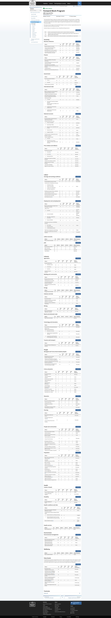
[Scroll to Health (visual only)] (48, 485)
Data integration (45, 611)
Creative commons (35, 616)
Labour (33, 26)
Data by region (45, 606)
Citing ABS (56, 607)
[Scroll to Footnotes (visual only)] (50, 591)
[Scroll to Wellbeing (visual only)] (50, 549)
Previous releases (73, 16)
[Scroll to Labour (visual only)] (49, 174)
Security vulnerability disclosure (60, 611)
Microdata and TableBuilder (47, 609)
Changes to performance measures (74, 597)
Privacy (61, 616)
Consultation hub (57, 609)
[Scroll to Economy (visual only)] (50, 39)
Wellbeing (34, 34)
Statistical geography (46, 607)
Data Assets (34, 35)
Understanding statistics (47, 614)
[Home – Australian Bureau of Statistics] (32, 604)
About (68, 3)
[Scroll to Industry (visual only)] (49, 256)
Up (62, 597)
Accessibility (69, 616)
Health (33, 31)
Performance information (49, 597)
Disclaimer (53, 616)
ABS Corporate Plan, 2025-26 (35, 12)
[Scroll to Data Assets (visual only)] (51, 558)
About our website (58, 603)
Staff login (77, 616)
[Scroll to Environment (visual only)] (52, 532)
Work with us (57, 605)
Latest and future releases (47, 603)
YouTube (73, 613)
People (33, 29)
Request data (45, 613)
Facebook (73, 607)
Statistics (45, 3)
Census (51, 3)
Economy (33, 25)
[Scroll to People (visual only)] (48, 349)
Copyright (44, 616)
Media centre (57, 606)
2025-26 (57, 6)
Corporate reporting (45, 6)
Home (31, 6)
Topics (44, 605)
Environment (34, 32)
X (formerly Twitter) (74, 610)
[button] (80, 3)
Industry (33, 28)
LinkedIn (73, 611)
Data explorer (45, 610)
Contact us (56, 610)
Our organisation (38, 6)
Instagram (73, 609)
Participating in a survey (60, 3)
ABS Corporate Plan (52, 6)
